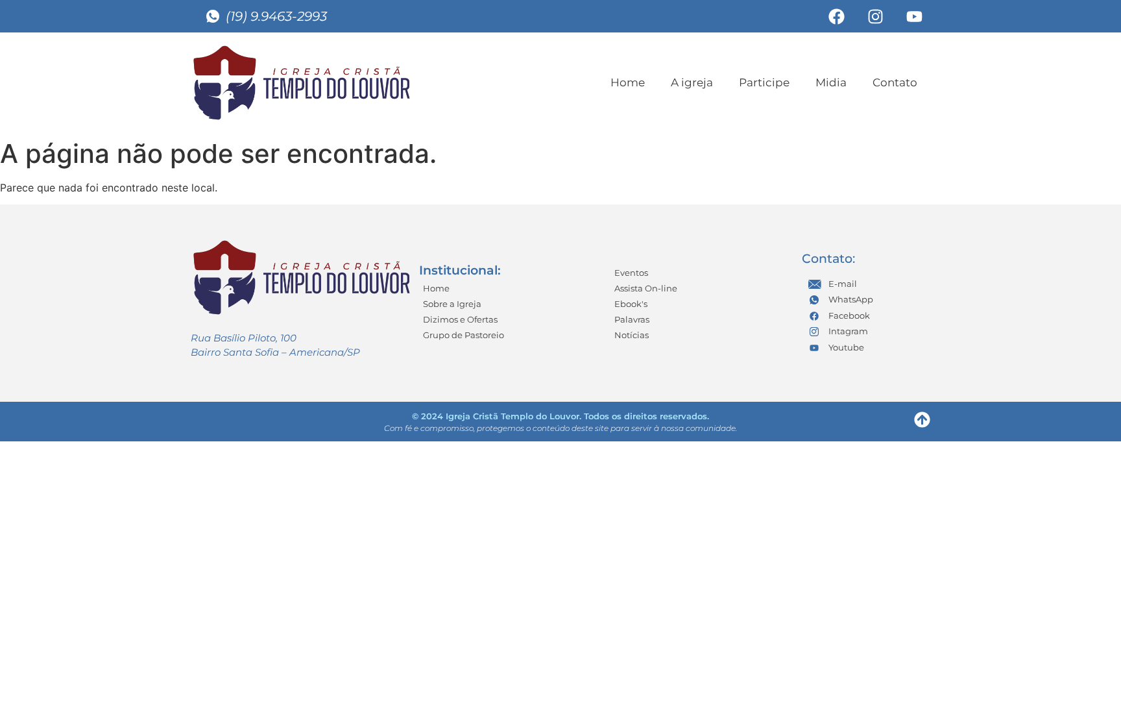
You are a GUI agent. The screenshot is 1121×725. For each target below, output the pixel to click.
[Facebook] (836, 16)
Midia (831, 82)
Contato (895, 82)
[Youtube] (914, 16)
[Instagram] (875, 16)
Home (627, 82)
